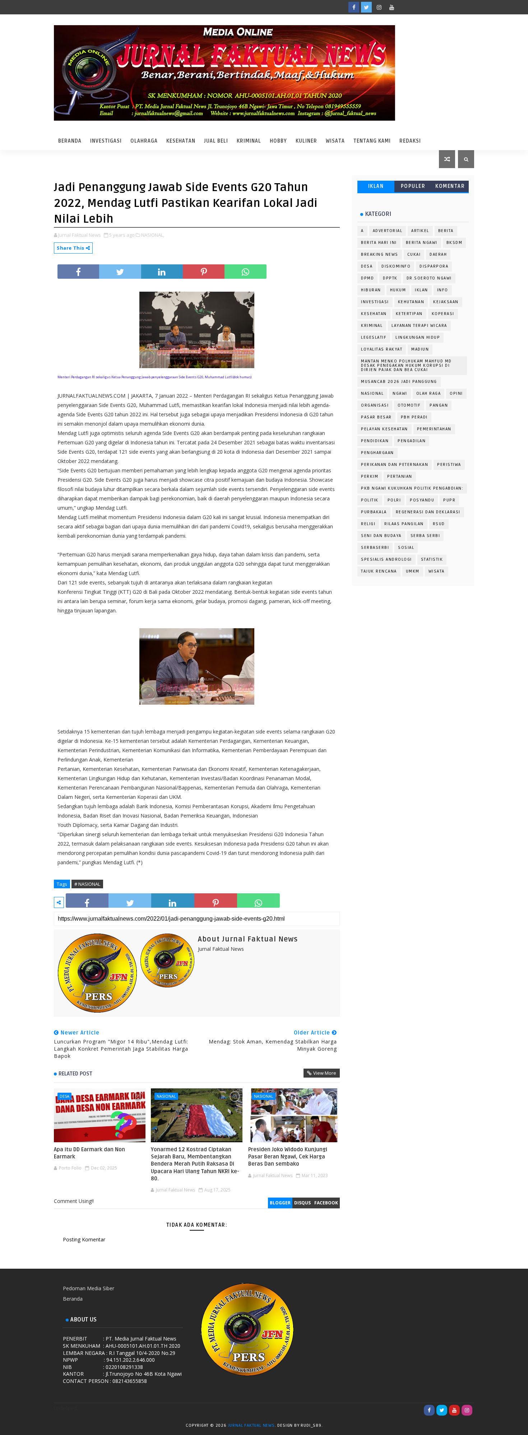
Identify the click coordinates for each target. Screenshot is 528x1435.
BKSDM (454, 242)
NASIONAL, (152, 235)
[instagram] (379, 7)
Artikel (420, 230)
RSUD (439, 524)
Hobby (278, 141)
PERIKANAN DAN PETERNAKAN (394, 464)
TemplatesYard (331, 1426)
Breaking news (379, 254)
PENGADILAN (412, 441)
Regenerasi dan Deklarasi (428, 512)
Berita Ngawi (421, 242)
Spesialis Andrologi (386, 559)
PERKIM (369, 476)
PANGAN (439, 405)
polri (394, 500)
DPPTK (390, 278)
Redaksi (410, 141)
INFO (442, 290)
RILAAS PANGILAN (404, 524)
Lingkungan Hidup (417, 337)
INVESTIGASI (375, 302)
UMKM (413, 571)
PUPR (449, 500)
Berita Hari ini (379, 242)
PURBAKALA (374, 512)
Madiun (420, 349)
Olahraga (144, 141)
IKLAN (376, 186)
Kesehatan (180, 141)
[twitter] (366, 7)
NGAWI (400, 393)
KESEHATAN (374, 313)
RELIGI (368, 524)
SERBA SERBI (425, 535)
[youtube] (391, 7)
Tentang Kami (372, 141)
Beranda (70, 141)
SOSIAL (406, 547)
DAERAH (438, 254)
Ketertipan (409, 313)
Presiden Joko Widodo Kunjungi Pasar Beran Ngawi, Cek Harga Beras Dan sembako (287, 1156)
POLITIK (370, 500)
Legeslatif (373, 337)
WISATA (437, 571)
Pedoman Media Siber (88, 1288)
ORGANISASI (375, 405)
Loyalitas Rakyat (381, 349)
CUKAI (414, 254)
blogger (280, 1203)
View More (324, 1073)
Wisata (335, 141)
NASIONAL (166, 1096)
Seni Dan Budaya (381, 535)
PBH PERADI (414, 417)
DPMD (367, 278)
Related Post (75, 1073)
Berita (446, 230)
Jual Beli (216, 141)
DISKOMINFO (396, 266)
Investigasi (106, 141)
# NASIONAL (87, 884)
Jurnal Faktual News (251, 1425)
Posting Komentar (84, 1239)
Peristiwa (449, 464)
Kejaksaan (446, 302)
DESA (64, 1096)
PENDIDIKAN (375, 441)
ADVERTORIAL (388, 230)
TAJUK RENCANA (379, 571)
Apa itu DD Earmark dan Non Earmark (89, 1153)
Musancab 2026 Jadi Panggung (399, 381)
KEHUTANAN (411, 302)
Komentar (450, 186)
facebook (326, 1203)
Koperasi (443, 313)
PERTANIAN (399, 476)
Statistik (432, 559)
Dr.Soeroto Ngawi (429, 278)
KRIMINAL (372, 325)
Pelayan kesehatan (384, 429)
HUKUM (398, 290)
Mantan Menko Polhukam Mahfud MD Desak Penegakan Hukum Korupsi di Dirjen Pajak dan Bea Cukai (406, 365)
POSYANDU (422, 500)
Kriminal (249, 141)
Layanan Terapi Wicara (419, 325)
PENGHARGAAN (377, 452)
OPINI (456, 393)
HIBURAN (371, 290)
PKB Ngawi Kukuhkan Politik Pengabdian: (412, 488)
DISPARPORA (434, 266)
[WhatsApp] (404, 7)
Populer (413, 186)
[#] (416, 7)
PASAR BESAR (376, 417)
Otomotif (409, 405)
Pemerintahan (434, 429)
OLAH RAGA (428, 393)
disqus (302, 1203)
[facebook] (353, 7)
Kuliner (306, 141)
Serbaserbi (375, 547)
